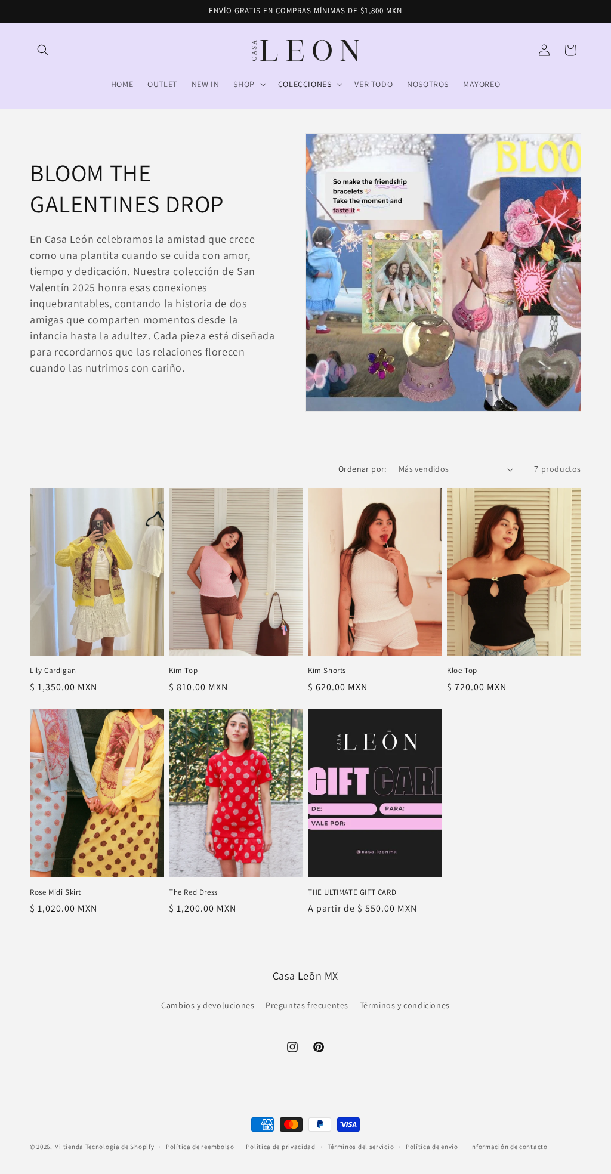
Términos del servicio (361, 1146)
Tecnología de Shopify (120, 1146)
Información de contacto (509, 1146)
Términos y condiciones (405, 1005)
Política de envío (432, 1146)
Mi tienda (69, 1146)
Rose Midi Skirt (55, 892)
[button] (43, 50)
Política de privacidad (280, 1146)
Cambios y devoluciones (207, 1005)
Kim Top (183, 670)
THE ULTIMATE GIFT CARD (352, 892)
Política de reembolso (200, 1146)
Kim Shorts (327, 670)
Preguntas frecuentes (307, 1005)
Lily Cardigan (53, 670)
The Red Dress (193, 892)
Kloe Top (462, 670)
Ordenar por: (362, 469)
